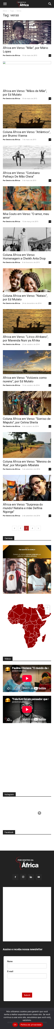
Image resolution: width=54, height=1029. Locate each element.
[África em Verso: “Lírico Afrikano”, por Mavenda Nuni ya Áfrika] (27, 321)
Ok (15, 1024)
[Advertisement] (27, 759)
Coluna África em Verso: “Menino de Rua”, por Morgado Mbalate (27, 463)
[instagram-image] (14, 812)
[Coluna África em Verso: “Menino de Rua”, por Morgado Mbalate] (27, 445)
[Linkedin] (31, 877)
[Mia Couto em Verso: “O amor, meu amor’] (27, 198)
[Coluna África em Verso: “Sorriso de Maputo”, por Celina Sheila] (27, 403)
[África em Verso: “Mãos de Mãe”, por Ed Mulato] (27, 74)
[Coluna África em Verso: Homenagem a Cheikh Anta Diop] (27, 239)
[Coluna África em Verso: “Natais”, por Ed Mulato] (27, 280)
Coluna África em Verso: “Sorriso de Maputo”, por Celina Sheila (27, 420)
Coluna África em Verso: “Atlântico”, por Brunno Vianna (26, 133)
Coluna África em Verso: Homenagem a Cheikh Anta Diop (24, 256)
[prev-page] (14, 528)
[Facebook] (15, 877)
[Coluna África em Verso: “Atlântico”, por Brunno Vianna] (27, 116)
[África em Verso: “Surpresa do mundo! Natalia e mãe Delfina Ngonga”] (27, 488)
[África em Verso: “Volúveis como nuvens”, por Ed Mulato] (27, 362)
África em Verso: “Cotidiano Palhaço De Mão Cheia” (21, 174)
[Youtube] (39, 877)
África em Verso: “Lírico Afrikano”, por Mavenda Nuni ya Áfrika (25, 338)
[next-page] (38, 528)
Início (5, 11)
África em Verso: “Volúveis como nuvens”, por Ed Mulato (25, 379)
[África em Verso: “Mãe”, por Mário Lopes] (27, 32)
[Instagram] (23, 877)
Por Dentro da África (11, 55)
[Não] (50, 1018)
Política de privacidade (31, 1024)
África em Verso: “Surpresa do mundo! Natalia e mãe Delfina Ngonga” (23, 508)
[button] (5, 4)
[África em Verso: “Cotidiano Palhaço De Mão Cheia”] (27, 157)
